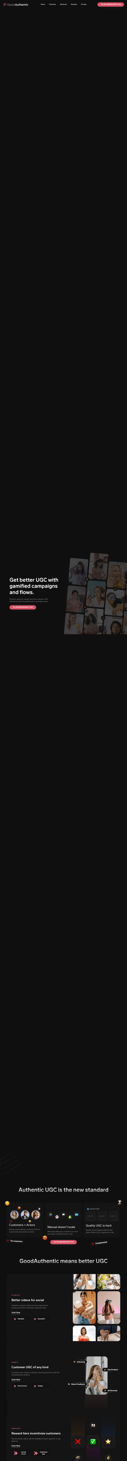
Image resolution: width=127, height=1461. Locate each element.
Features (52, 4)
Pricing (83, 4)
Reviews (74, 4)
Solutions (63, 4)
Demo (43, 4)
